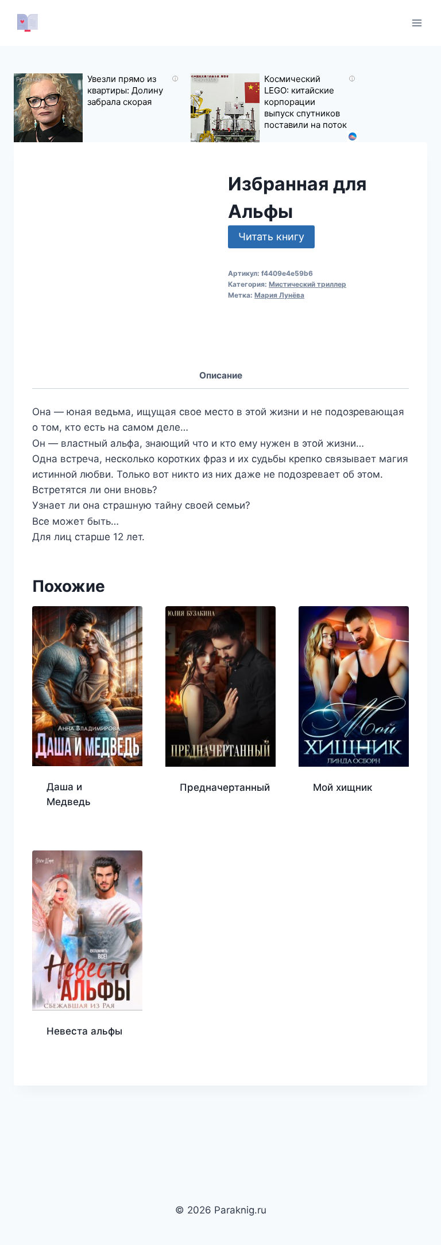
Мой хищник (342, 787)
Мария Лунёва (279, 295)
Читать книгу (271, 237)
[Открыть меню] (416, 23)
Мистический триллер (307, 284)
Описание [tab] (220, 375)
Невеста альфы (84, 1031)
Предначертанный (225, 787)
